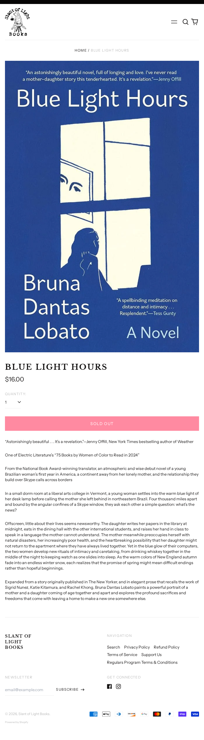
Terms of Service (122, 654)
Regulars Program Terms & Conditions (142, 662)
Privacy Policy (137, 647)
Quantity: (16, 394)
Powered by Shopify (16, 722)
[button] (185, 21)
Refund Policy (166, 647)
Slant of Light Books (18, 642)
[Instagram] (118, 686)
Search (113, 647)
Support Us (151, 654)
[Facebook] (109, 686)
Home (81, 50)
